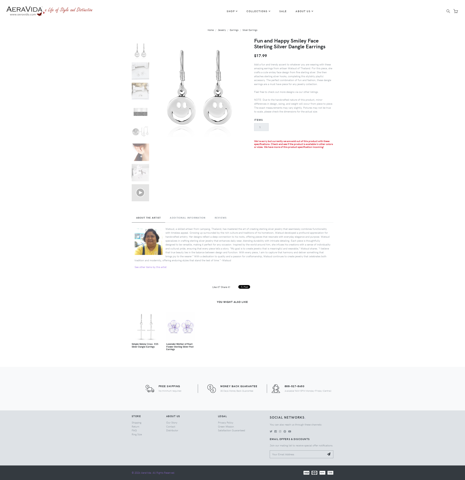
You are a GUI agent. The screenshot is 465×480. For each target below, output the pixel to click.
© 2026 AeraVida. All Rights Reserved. (153, 472)
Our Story (171, 422)
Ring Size (137, 434)
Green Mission (226, 426)
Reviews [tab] (221, 217)
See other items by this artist (151, 267)
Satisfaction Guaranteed (231, 430)
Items (258, 120)
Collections (257, 11)
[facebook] (275, 431)
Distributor (172, 430)
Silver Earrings (249, 29)
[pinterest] (285, 431)
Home (211, 29)
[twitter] (271, 431)
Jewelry (222, 29)
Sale (283, 11)
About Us (303, 11)
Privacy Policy (225, 422)
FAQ (134, 430)
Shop (231, 11)
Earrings (234, 29)
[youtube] (289, 431)
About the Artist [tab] (148, 217)
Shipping (136, 422)
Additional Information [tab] (187, 217)
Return (135, 426)
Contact (170, 426)
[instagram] (280, 431)
